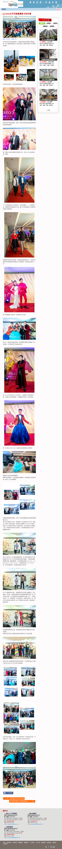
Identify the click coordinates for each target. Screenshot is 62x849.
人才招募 (32, 842)
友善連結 (5, 843)
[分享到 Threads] (51, 847)
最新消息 (49, 842)
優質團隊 (20, 842)
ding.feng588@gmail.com (37, 824)
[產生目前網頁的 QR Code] (46, 847)
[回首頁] (13, 1)
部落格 (54, 842)
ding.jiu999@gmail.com (13, 824)
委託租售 (43, 842)
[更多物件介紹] (48, 110)
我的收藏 (15, 842)
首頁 (4, 842)
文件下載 (38, 842)
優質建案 (26, 842)
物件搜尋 (9, 842)
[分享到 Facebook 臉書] (49, 847)
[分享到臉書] (8, 793)
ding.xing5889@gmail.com (13, 837)
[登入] (54, 847)
